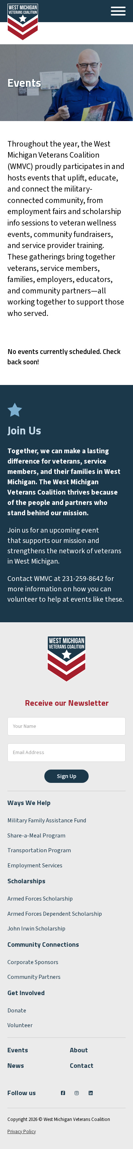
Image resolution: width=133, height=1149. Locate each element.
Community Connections (43, 944)
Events (17, 1050)
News (15, 1065)
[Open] (118, 11)
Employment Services (34, 865)
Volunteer (20, 1025)
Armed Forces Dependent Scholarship (54, 914)
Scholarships (26, 881)
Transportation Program (39, 850)
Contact (81, 1065)
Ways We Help (29, 803)
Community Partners (34, 977)
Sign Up (66, 776)
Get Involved (26, 993)
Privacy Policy (21, 1131)
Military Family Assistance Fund (46, 820)
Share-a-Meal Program (36, 836)
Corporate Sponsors (32, 962)
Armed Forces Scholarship (40, 899)
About (79, 1050)
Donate (16, 1011)
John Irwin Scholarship (36, 929)
